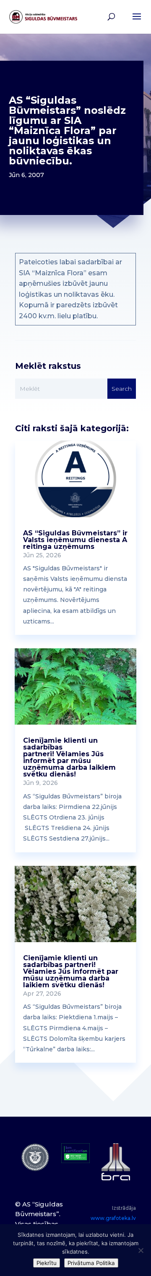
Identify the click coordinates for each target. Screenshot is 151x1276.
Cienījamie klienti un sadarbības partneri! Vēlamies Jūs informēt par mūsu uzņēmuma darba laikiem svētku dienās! (69, 757)
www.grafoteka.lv (113, 1218)
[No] (140, 1250)
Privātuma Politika (91, 1263)
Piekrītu (46, 1263)
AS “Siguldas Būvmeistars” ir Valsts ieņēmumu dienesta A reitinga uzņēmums (75, 540)
